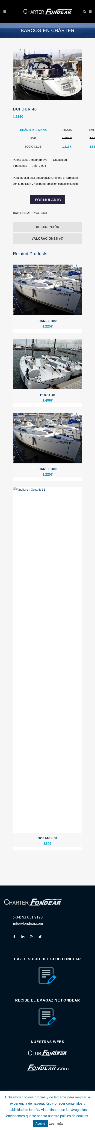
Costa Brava (39, 213)
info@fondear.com (28, 923)
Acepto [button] (40, 1123)
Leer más (56, 1123)
